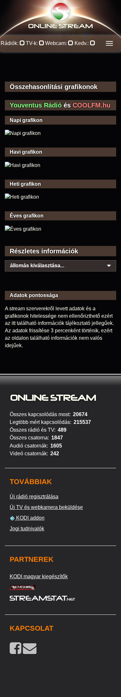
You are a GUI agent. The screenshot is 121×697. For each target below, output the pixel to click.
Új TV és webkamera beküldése (46, 507)
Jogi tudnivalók (27, 528)
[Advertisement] (60, 71)
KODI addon (30, 518)
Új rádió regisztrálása (34, 496)
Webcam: (56, 43)
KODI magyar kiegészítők (39, 576)
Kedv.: (82, 43)
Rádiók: (10, 43)
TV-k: (32, 43)
